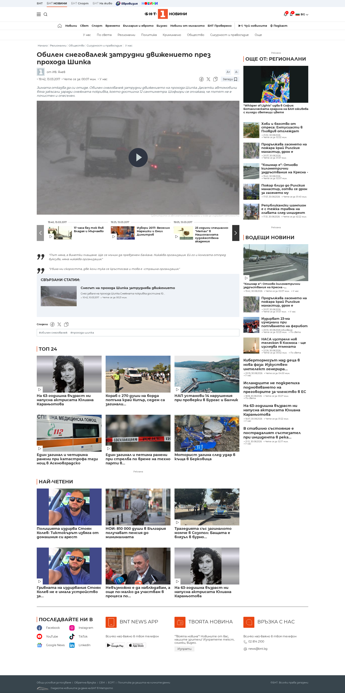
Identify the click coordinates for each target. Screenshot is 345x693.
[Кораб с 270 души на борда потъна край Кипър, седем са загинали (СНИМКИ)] (138, 374)
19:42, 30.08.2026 (253, 291)
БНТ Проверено (220, 26)
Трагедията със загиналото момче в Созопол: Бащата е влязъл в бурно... (203, 533)
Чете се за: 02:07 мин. (277, 291)
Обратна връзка (85, 682)
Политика (149, 35)
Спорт (97, 26)
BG (303, 14)
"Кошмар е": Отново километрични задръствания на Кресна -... (271, 285)
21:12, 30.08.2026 (253, 441)
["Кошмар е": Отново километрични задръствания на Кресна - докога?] (251, 171)
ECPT (111, 682)
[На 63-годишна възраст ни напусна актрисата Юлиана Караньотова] (69, 374)
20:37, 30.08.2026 (272, 309)
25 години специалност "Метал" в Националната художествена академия (213, 234)
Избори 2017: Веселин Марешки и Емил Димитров (153, 231)
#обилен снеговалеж (53, 332)
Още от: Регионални (275, 59)
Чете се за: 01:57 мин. (275, 312)
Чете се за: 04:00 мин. (278, 373)
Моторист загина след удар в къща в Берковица (204, 457)
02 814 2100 (256, 641)
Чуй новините (255, 26)
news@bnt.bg (258, 648)
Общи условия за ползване (54, 682)
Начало (43, 45)
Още (258, 35)
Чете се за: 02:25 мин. (275, 332)
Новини (71, 26)
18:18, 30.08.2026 (253, 396)
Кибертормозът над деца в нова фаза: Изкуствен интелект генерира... (271, 364)
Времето (112, 26)
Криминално (172, 35)
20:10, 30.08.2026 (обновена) (277, 330)
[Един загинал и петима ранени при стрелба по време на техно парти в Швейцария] (138, 433)
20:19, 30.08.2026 (253, 373)
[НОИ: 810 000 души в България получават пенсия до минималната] (138, 507)
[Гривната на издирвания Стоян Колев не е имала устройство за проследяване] (69, 566)
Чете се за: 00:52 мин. (275, 353)
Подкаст (281, 26)
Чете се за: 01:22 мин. (277, 419)
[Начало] (60, 26)
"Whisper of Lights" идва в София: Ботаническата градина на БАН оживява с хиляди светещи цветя (275, 109)
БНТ (40, 3)
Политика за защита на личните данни (144, 682)
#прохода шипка (82, 332)
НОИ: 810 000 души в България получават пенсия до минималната (136, 533)
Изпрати (184, 649)
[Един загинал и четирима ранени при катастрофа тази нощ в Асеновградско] (69, 433)
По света (104, 35)
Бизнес (162, 26)
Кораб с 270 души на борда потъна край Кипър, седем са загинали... (135, 400)
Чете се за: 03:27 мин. (277, 396)
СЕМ (102, 682)
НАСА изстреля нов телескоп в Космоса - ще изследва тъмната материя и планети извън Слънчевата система (283, 343)
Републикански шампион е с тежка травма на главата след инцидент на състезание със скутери (283, 209)
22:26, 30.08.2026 (272, 350)
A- (236, 72)
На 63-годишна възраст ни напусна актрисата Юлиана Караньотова (65, 400)
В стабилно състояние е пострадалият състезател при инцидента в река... (272, 432)
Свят (84, 26)
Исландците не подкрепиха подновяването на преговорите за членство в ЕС (274, 387)
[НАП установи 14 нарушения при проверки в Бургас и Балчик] (206, 374)
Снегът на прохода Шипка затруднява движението (128, 288)
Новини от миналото (187, 26)
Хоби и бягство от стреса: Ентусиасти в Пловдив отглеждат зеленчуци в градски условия (281, 127)
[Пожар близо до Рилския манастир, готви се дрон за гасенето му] (251, 192)
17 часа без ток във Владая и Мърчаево (89, 229)
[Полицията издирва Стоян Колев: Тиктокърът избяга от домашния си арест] (69, 507)
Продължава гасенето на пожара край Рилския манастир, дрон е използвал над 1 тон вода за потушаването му (284, 148)
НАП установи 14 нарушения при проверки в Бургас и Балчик (206, 398)
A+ (228, 72)
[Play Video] (138, 157)
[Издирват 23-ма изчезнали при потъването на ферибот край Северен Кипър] (251, 325)
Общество (195, 35)
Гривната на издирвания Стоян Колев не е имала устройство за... (69, 592)
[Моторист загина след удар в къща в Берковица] (206, 433)
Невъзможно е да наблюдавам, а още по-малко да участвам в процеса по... (138, 592)
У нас (87, 35)
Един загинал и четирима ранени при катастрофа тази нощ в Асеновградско (67, 459)
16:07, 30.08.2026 (253, 419)
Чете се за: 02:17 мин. (276, 441)
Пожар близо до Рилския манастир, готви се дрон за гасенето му (284, 189)
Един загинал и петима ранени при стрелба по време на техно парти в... (138, 459)
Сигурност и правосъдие (229, 35)
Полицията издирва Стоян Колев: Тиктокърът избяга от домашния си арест (68, 533)
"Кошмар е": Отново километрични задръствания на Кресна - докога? (284, 168)
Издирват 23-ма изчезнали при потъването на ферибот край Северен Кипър (284, 322)
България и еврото (138, 26)
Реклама (138, 471)
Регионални (126, 35)
